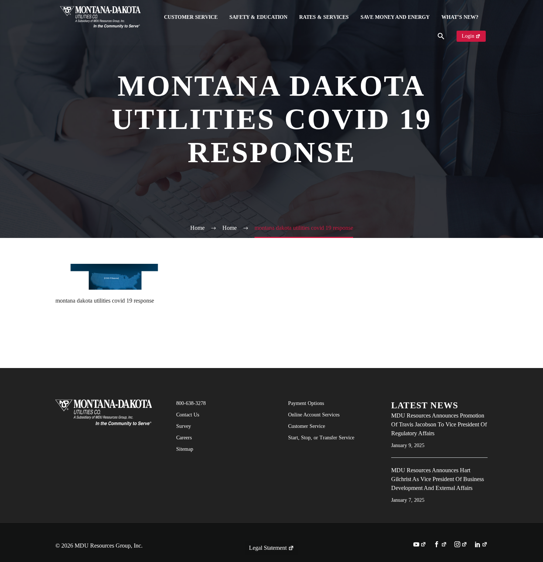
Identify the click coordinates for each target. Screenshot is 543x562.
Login (468, 36)
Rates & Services (324, 17)
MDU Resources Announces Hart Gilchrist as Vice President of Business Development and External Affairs (437, 479)
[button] (441, 36)
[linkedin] (481, 545)
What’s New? (459, 17)
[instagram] (460, 545)
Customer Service (191, 17)
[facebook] (440, 545)
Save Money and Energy (395, 17)
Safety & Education (258, 17)
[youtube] (419, 545)
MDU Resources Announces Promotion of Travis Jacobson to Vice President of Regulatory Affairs (439, 424)
